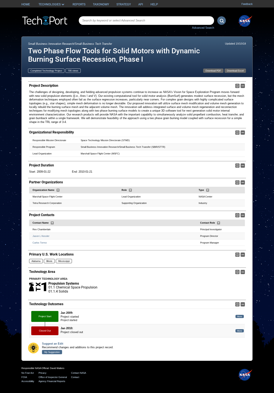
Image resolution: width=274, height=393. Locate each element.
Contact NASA (78, 373)
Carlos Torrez (40, 242)
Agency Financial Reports (52, 381)
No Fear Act (27, 373)
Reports (79, 4)
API (140, 4)
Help (154, 4)
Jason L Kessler (41, 236)
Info (237, 86)
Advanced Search (203, 27)
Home (25, 4)
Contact (75, 377)
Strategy (123, 4)
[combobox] (146, 20)
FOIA (24, 377)
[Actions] (58, 190)
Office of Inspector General (53, 377)
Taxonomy (101, 4)
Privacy (42, 373)
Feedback (247, 4)
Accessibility (27, 381)
